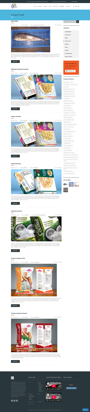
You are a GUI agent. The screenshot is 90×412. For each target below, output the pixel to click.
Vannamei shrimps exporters (69, 173)
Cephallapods (31, 396)
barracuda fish (66, 82)
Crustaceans (68, 34)
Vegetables (62, 6)
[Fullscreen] (60, 389)
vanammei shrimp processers (69, 163)
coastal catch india (73, 84)
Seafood (45, 6)
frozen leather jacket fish (68, 110)
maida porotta (70, 126)
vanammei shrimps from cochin (70, 165)
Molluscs (67, 44)
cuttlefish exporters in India (69, 91)
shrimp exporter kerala (68, 145)
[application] (54, 386)
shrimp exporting (67, 147)
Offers (50, 6)
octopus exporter (67, 129)
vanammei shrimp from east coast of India (71, 160)
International (40, 384)
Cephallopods (68, 31)
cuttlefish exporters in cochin (69, 89)
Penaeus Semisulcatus (68, 136)
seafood (67, 50)
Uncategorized (68, 53)
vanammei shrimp (74, 154)
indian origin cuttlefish (68, 117)
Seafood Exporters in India (69, 140)
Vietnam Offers (68, 56)
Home (35, 6)
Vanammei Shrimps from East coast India (70, 168)
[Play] (47, 389)
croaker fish (66, 86)
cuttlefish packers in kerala (69, 93)
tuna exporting (66, 154)
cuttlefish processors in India (69, 96)
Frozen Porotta (66, 112)
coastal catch (66, 84)
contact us (71, 71)
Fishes (66, 37)
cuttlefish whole (67, 98)
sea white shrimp (67, 143)
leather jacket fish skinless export (70, 124)
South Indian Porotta (68, 150)
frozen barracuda (67, 105)
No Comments (59, 24)
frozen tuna (73, 112)
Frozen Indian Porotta (68, 108)
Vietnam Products (40, 387)
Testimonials (40, 391)
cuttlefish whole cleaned (68, 100)
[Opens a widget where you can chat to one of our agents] (85, 409)
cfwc (72, 82)
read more (14, 61)
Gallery (39, 383)
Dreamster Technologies (50, 410)
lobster (65, 126)
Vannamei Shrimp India (68, 171)
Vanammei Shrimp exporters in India (70, 157)
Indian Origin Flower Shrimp (69, 119)
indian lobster (72, 115)
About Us (40, 6)
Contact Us (68, 6)
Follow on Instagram (72, 388)
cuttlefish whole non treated (69, 103)
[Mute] (58, 389)
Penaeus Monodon (67, 133)
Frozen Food (55, 6)
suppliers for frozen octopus (69, 152)
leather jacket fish (67, 122)
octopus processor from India (69, 131)
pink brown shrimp (67, 138)
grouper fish (66, 115)
